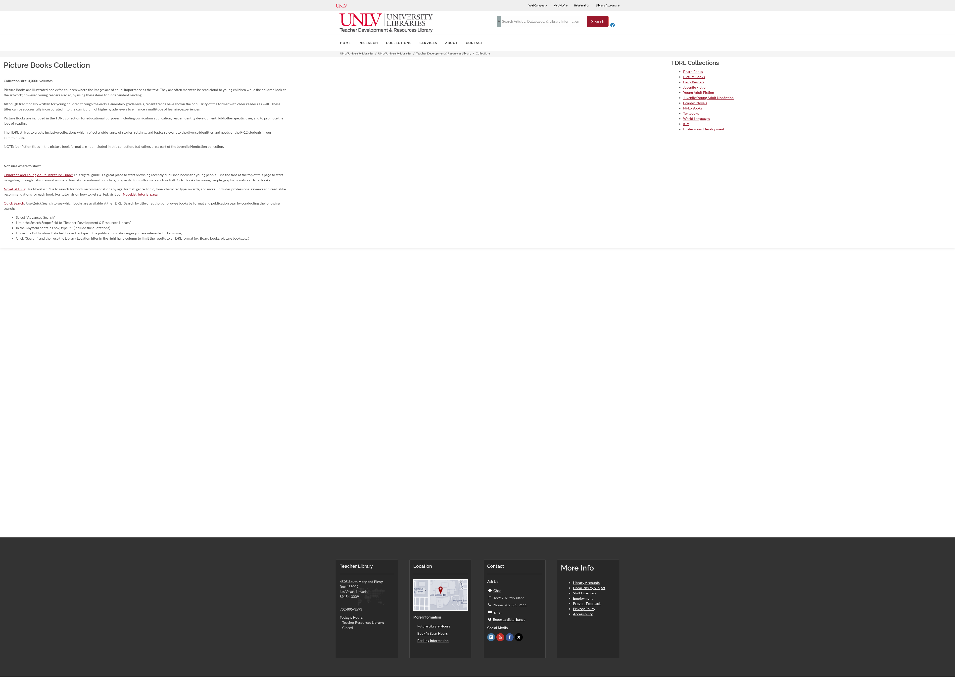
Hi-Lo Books (692, 108)
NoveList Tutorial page (140, 194)
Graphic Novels (695, 103)
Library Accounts (586, 582)
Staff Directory (584, 593)
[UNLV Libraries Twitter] (519, 637)
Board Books (693, 71)
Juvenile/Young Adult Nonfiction (708, 98)
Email (498, 612)
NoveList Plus (14, 189)
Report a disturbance (509, 619)
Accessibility (583, 614)
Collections (399, 43)
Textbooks (691, 113)
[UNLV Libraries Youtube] (500, 637)
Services (428, 43)
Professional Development (703, 129)
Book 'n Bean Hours (432, 633)
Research (368, 43)
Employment (583, 598)
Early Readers (693, 82)
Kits (686, 124)
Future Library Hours (433, 626)
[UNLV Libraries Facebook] (510, 637)
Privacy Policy (584, 609)
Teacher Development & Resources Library (443, 53)
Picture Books (694, 77)
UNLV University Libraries (357, 53)
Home (345, 43)
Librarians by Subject (589, 588)
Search (597, 21)
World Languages (696, 118)
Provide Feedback (587, 603)
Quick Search (14, 203)
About (451, 43)
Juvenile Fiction (695, 87)
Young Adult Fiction (698, 92)
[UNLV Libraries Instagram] (491, 637)
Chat (497, 590)
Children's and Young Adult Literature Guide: (38, 175)
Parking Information (433, 640)
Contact (474, 43)
